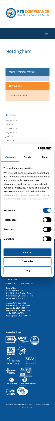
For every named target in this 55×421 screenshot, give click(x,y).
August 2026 (11, 120)
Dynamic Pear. (27, 407)
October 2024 (11, 128)
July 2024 (9, 136)
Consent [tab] (10, 157)
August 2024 (11, 132)
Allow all (27, 252)
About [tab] (45, 157)
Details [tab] (27, 157)
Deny (27, 270)
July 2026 (9, 124)
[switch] (47, 219)
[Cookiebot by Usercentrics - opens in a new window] (38, 149)
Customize (27, 261)
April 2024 (10, 140)
